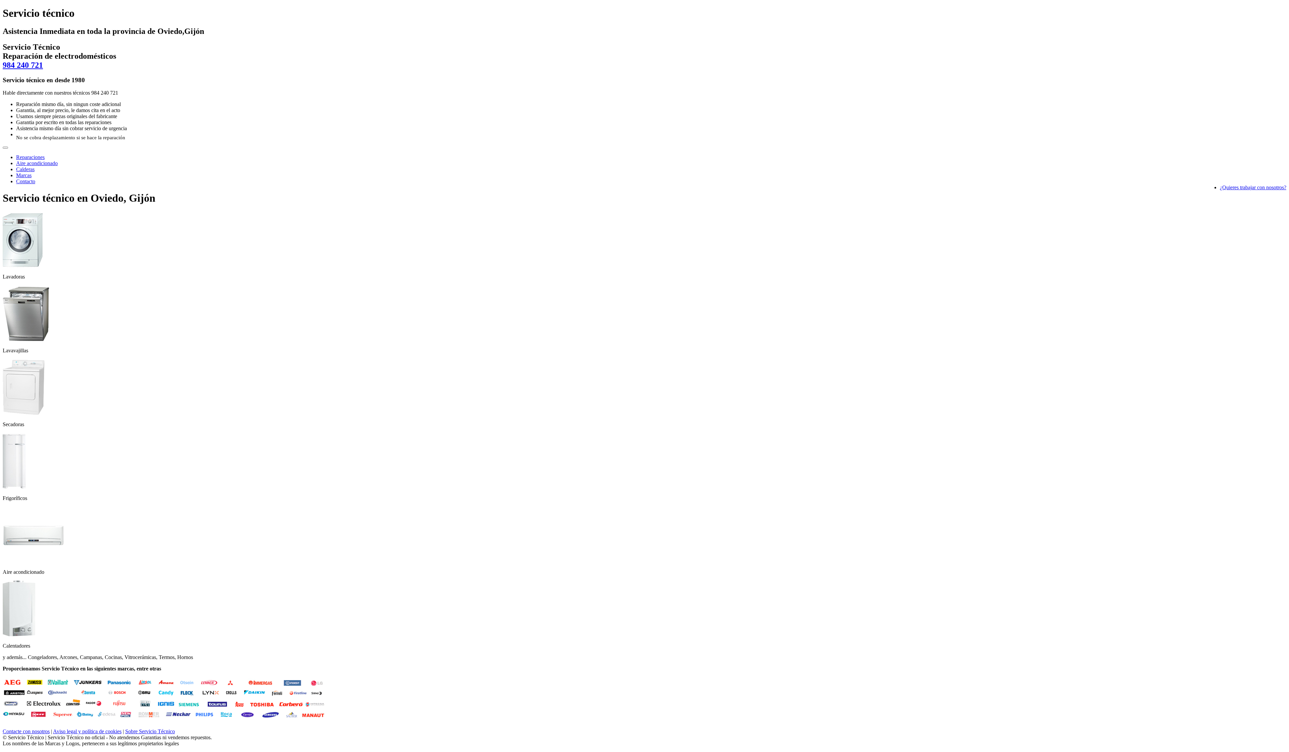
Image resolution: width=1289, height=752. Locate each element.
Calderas (25, 169)
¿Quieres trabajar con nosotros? (1253, 187)
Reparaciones (30, 157)
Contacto (25, 181)
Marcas (24, 175)
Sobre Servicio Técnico (150, 731)
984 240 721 (23, 65)
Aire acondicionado (37, 163)
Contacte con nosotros (26, 731)
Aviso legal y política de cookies (87, 731)
